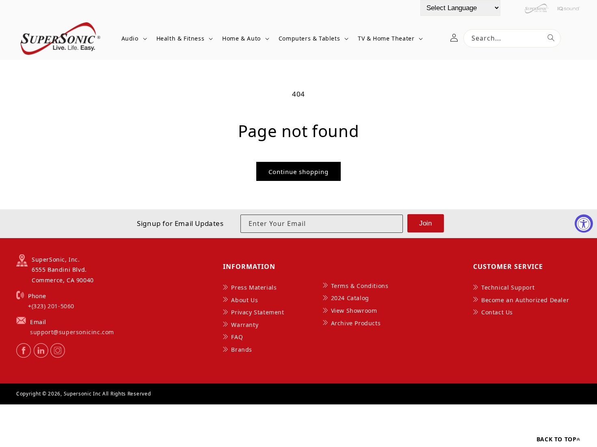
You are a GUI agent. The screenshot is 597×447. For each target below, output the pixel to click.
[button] (132, 38)
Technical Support (507, 287)
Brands (241, 349)
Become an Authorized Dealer (525, 300)
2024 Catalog (350, 298)
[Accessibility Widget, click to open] (584, 224)
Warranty (244, 325)
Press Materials (254, 287)
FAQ (237, 337)
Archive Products (356, 323)
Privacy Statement (257, 312)
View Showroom (354, 310)
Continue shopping (298, 172)
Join (425, 223)
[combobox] (512, 38)
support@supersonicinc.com (72, 332)
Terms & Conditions (360, 286)
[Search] (551, 38)
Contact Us (497, 312)
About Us (244, 300)
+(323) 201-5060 (51, 306)
